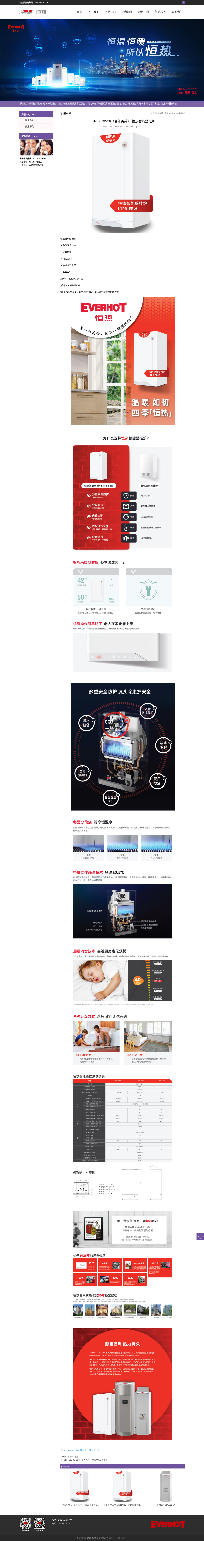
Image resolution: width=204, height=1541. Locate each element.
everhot (71, 1450)
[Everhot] (32, 12)
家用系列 (182, 113)
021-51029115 (41, 2)
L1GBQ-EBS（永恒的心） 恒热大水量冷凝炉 (88, 1460)
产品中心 (110, 11)
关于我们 (93, 11)
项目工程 (143, 11)
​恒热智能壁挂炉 (80, 1450)
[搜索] (183, 2)
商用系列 (29, 126)
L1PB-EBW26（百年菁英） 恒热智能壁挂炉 (123, 1505)
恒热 (97, 1450)
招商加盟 (127, 11)
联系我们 (176, 11)
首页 (80, 11)
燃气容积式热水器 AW (165, 1505)
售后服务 (160, 11)
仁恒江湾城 (73, 1456)
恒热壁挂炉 (91, 1450)
